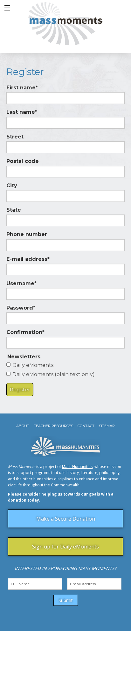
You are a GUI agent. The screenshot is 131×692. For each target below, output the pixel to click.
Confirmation (25, 332)
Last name (21, 112)
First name (22, 88)
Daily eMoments (32, 365)
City (11, 186)
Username (21, 283)
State (13, 210)
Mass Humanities (77, 466)
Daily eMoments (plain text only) (53, 374)
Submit (66, 600)
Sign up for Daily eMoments (65, 546)
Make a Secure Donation (65, 518)
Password (20, 308)
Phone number (26, 234)
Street (15, 137)
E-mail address (28, 259)
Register (20, 390)
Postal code (22, 161)
